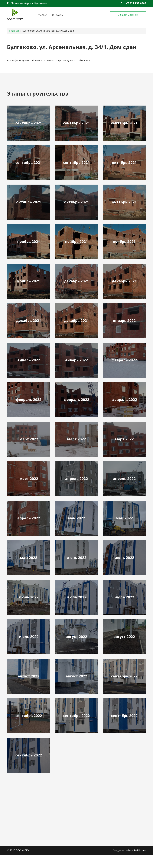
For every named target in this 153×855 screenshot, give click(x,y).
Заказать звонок (128, 14)
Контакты (57, 15)
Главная (42, 15)
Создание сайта (122, 850)
